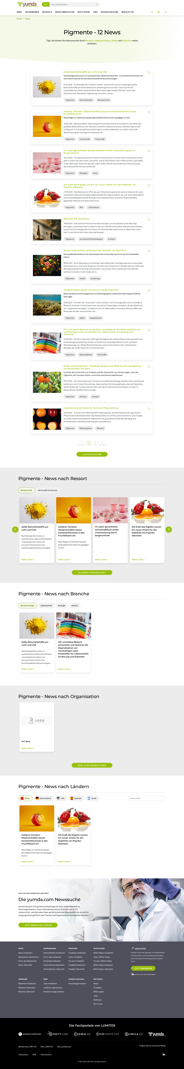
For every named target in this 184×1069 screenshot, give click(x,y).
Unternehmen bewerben (53, 965)
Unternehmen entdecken (54, 953)
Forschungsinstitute (77, 983)
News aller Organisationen (92, 765)
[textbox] (147, 798)
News (96, 983)
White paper (99, 991)
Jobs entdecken (50, 983)
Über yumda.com (64, 1046)
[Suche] (97, 4)
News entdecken (25, 953)
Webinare (98, 999)
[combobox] (147, 798)
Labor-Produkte (75, 957)
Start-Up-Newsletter (27, 961)
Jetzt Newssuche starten (38, 925)
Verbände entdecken (52, 961)
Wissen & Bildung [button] (109, 12)
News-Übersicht (25, 965)
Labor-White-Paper (102, 957)
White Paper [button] (83, 12)
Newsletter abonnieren (28, 957)
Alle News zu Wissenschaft (92, 572)
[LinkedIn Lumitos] (164, 1054)
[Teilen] (151, 12)
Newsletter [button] (127, 12)
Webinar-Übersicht (26, 991)
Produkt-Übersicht (76, 969)
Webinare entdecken (27, 983)
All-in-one (98, 1003)
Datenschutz (46, 1054)
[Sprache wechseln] (158, 12)
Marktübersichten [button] (64, 12)
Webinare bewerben (26, 987)
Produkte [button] (47, 12)
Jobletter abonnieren (52, 987)
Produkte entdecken (77, 953)
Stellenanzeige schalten (53, 991)
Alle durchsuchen (92, 454)
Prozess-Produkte (76, 961)
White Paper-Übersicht (103, 969)
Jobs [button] (95, 12)
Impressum (23, 1054)
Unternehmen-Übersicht (54, 969)
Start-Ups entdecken (52, 957)
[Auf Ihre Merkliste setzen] (149, 72)
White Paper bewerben (103, 965)
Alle (44, 4)
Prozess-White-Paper (103, 961)
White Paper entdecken (103, 953)
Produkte (98, 987)
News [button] (19, 12)
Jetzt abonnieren (143, 968)
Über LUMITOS (46, 1046)
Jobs (96, 995)
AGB (34, 1054)
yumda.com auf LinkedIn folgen (145, 974)
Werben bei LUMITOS (27, 1046)
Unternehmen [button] (32, 12)
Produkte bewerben (76, 965)
